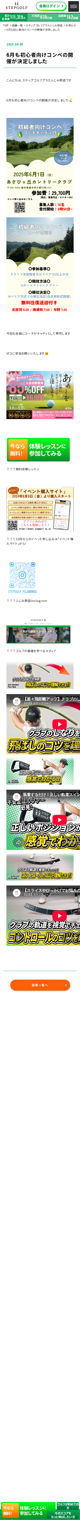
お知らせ (71, 25)
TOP (6, 25)
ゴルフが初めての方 (68, 1506)
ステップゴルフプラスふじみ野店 (44, 25)
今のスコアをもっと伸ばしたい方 (63, 1515)
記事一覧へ (40, 985)
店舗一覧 (17, 25)
